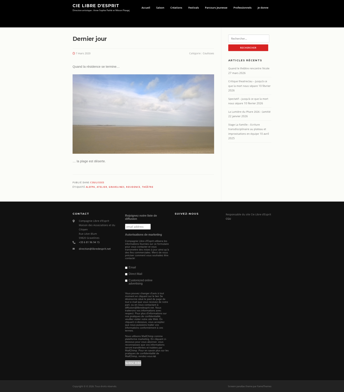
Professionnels (242, 7)
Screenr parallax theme (240, 386)
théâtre (148, 186)
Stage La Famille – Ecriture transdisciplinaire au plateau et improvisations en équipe (247, 129)
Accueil (146, 7)
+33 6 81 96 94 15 (89, 242)
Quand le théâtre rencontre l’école (248, 68)
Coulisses (208, 53)
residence (133, 186)
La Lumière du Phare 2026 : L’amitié (249, 111)
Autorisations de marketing (143, 234)
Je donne (263, 7)
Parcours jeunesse (216, 7)
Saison (160, 7)
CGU (228, 218)
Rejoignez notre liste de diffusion (141, 217)
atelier (102, 186)
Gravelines (117, 186)
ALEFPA (90, 186)
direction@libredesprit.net (95, 248)
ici (154, 356)
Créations (176, 7)
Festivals (193, 7)
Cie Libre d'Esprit (96, 5)
